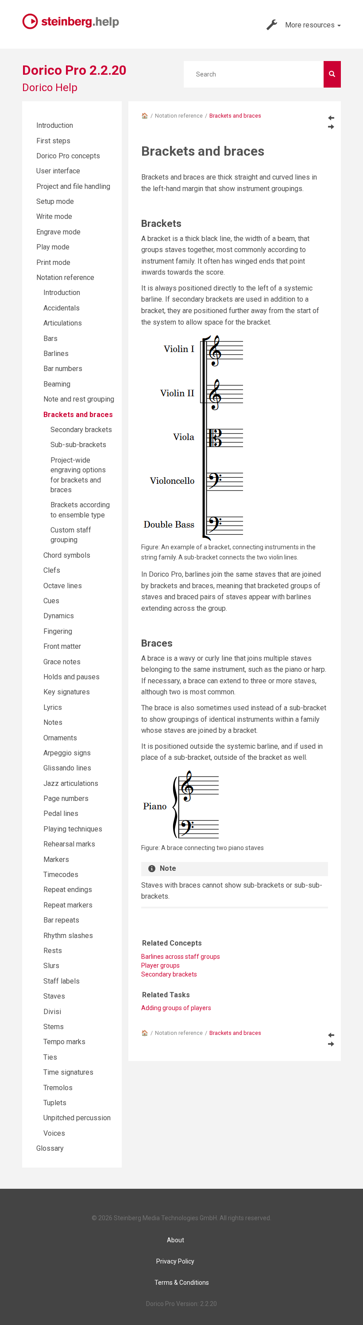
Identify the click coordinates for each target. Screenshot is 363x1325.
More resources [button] (310, 25)
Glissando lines (67, 768)
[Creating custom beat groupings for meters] (331, 118)
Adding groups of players (176, 1007)
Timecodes (60, 874)
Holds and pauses (71, 677)
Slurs (51, 965)
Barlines (56, 353)
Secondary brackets (169, 974)
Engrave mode (58, 232)
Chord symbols (66, 555)
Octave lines (62, 586)
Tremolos (58, 1088)
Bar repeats (61, 920)
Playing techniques (72, 829)
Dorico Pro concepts (68, 156)
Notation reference (179, 115)
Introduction (54, 125)
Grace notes (62, 662)
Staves (54, 996)
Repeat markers (68, 905)
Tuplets (54, 1103)
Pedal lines (60, 813)
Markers (56, 859)
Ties (50, 1057)
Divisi (52, 1011)
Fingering (57, 631)
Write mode (54, 216)
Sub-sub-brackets (78, 444)
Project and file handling (73, 186)
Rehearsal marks (69, 844)
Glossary (50, 1148)
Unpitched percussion (77, 1118)
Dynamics (58, 616)
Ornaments (60, 738)
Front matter (62, 646)
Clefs (51, 570)
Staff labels (61, 981)
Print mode (53, 262)
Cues (51, 601)
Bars (50, 338)
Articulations (62, 323)
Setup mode (55, 201)
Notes (52, 722)
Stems (53, 1026)
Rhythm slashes (68, 935)
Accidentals (61, 308)
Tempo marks (64, 1042)
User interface (58, 171)
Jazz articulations (70, 783)
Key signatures (66, 692)
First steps (53, 141)
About (175, 1240)
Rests (52, 950)
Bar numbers (62, 368)
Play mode (53, 247)
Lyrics (52, 707)
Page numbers (66, 798)
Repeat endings (67, 889)
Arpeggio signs (67, 753)
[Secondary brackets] (331, 126)
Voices (54, 1133)
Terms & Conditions (181, 1282)
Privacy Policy (175, 1261)
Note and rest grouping (78, 399)
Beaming (56, 384)
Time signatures (68, 1072)
